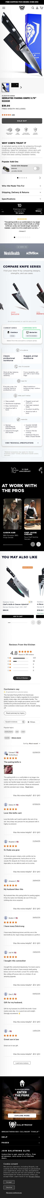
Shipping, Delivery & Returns (15, 192)
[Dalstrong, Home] (22, 7)
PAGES (5, 1143)
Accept (9, 1182)
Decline (9, 1187)
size (17, 732)
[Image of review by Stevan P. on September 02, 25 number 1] (8, 769)
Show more (16, 738)
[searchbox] (12, 722)
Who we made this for (13, 186)
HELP (5, 1137)
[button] (17, 177)
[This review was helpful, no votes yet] (34, 795)
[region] (22, 2)
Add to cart (18, 616)
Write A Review (22, 678)
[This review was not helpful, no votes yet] (38, 795)
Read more (29, 787)
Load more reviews (22, 1063)
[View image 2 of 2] (15, 87)
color (23, 732)
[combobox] (31, 744)
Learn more (16, 171)
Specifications (8, 199)
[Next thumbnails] (21, 87)
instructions (9, 732)
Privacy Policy (34, 1176)
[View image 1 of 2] (5, 87)
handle (7, 738)
